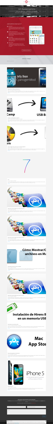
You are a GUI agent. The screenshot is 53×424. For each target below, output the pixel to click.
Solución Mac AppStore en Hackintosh (14, 353)
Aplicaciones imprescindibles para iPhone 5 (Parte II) (16, 237)
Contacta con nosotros (26, 50)
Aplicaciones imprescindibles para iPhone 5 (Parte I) (16, 295)
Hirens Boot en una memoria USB (13, 324)
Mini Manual (15, 325)
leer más (9, 121)
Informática (12, 325)
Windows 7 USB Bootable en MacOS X (13, 117)
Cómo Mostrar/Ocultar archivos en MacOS (14, 266)
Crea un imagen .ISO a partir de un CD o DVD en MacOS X (16, 146)
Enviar (44, 416)
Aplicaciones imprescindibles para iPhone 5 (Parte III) (16, 208)
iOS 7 (8, 179)
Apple (12, 180)
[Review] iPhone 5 (10, 386)
